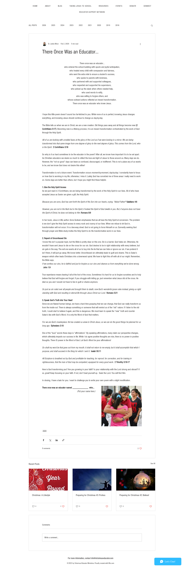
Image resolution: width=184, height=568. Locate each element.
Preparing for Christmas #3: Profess (90, 495)
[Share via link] (63, 440)
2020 (99, 25)
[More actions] (140, 43)
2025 (53, 25)
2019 (108, 25)
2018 (117, 25)
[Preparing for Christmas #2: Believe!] (135, 480)
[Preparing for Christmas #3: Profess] (92, 480)
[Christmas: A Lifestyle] (48, 480)
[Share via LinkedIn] (56, 440)
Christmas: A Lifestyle (41, 495)
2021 (90, 25)
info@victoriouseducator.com (102, 558)
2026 (44, 25)
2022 (81, 25)
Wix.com (111, 563)
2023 (71, 25)
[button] (152, 25)
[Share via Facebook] (43, 440)
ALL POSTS (33, 25)
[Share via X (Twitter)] (50, 440)
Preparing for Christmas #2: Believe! (134, 495)
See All (153, 463)
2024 (62, 25)
